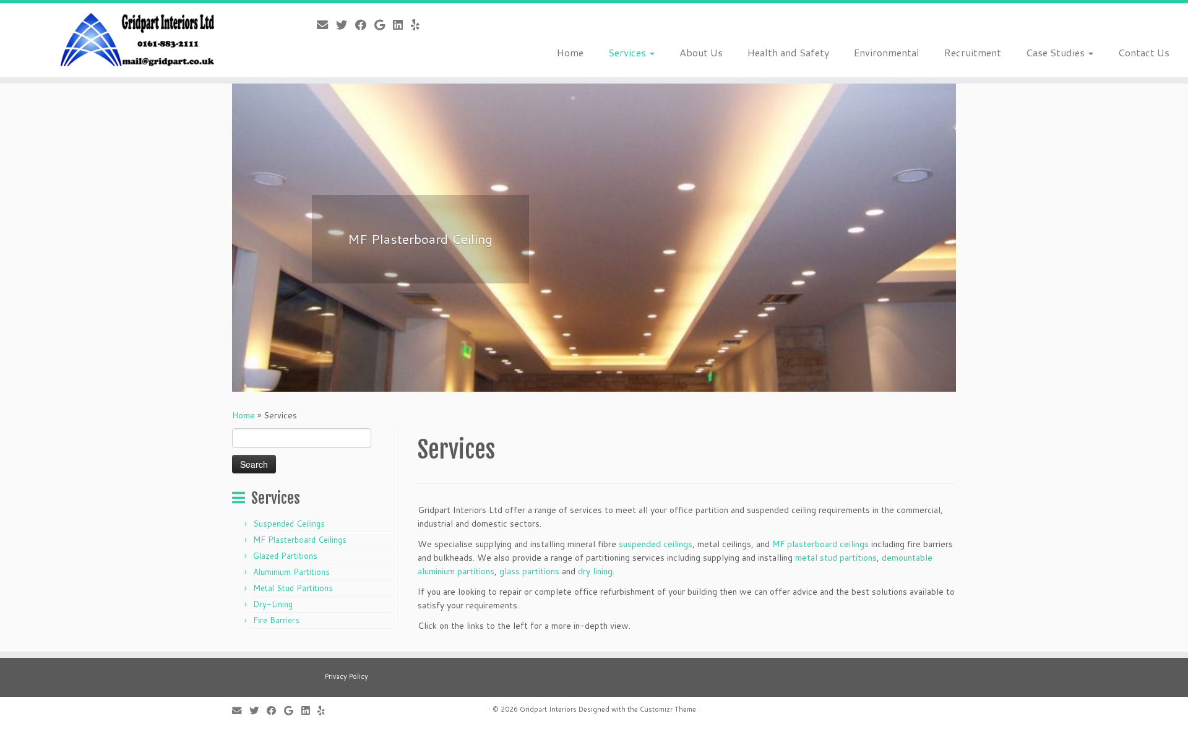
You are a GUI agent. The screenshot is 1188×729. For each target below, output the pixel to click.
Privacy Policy (346, 676)
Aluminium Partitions (291, 571)
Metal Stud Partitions (293, 587)
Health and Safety (788, 52)
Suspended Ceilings (289, 523)
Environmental (886, 52)
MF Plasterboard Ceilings (299, 539)
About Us (701, 52)
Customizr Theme (668, 709)
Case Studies (1056, 52)
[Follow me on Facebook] (364, 25)
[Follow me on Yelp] (419, 25)
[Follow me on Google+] (383, 25)
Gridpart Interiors (548, 709)
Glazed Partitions (285, 555)
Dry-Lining (273, 604)
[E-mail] (326, 25)
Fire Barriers (276, 620)
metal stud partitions (836, 557)
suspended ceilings (655, 544)
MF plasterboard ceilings (820, 544)
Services (628, 52)
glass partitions (529, 571)
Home (570, 52)
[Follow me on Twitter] (345, 25)
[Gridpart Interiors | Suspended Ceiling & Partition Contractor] (137, 40)
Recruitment (972, 52)
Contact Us (1143, 52)
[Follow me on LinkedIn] (402, 25)
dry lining (595, 571)
